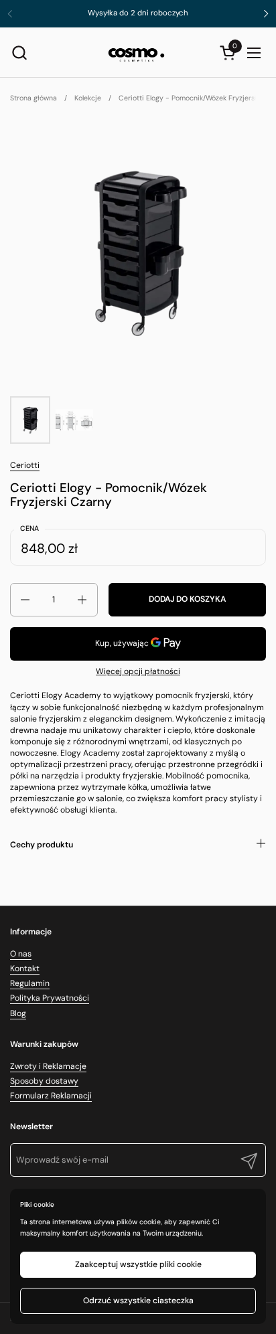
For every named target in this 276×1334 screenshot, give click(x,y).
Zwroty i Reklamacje (48, 1066)
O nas (20, 953)
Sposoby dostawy (44, 1081)
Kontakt (25, 968)
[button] (19, 52)
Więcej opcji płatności (138, 671)
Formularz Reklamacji (51, 1095)
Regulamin (30, 983)
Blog (18, 1013)
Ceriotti (25, 465)
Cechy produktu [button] (41, 844)
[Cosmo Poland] (136, 52)
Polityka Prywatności (49, 998)
